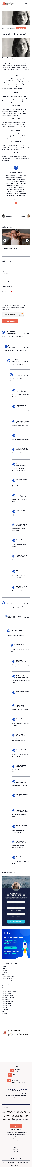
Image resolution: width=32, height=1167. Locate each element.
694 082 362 (18, 1071)
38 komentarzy (5, 29)
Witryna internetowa (7, 286)
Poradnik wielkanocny (8, 1003)
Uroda (3, 1017)
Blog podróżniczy (16, 1138)
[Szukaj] (26, 3)
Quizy (3, 1011)
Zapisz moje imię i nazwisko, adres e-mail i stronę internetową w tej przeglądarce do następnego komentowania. (14, 307)
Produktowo (5, 1009)
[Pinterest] (17, 1089)
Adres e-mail (5, 281)
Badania (4, 966)
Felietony (4, 968)
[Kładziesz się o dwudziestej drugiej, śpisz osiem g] (7, 1040)
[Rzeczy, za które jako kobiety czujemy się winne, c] (25, 1040)
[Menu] (29, 3)
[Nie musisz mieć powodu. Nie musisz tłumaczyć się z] (16, 1045)
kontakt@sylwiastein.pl (18, 1076)
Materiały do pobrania (8, 976)
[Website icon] (16, 203)
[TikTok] (19, 1089)
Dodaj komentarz (7, 291)
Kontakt (16, 1151)
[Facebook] (5, 1089)
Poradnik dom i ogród (7, 980)
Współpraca (16, 1149)
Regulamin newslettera (16, 1156)
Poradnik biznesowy (7, 978)
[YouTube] (23, 1089)
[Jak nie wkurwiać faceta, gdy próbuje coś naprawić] (25, 1045)
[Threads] (12, 1089)
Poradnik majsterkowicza (9, 984)
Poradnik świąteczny (7, 995)
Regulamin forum (16, 1158)
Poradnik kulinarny (7, 982)
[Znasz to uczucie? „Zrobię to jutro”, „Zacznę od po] (16, 1040)
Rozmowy (4, 1013)
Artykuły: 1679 (16, 206)
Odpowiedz (26, 333)
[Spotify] (21, 1089)
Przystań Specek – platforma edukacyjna (16, 1132)
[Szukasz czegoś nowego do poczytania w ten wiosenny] (16, 1051)
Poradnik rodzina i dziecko (9, 991)
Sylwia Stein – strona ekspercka (16, 1134)
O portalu (16, 1147)
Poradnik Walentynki (7, 1001)
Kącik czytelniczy (6, 974)
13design (19, 1165)
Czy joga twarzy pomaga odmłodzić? (12, 248)
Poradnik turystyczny (8, 997)
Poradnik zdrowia (6, 1005)
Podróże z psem (16, 1140)
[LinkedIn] (14, 1089)
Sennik (4, 1015)
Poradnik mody (6, 988)
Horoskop (4, 972)
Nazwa (4, 277)
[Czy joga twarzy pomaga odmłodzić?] (16, 237)
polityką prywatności (18, 1119)
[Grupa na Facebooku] (8, 1089)
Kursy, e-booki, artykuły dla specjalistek (16, 1136)
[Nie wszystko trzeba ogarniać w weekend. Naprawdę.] (7, 1045)
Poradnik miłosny (6, 986)
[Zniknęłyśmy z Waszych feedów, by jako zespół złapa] (7, 1051)
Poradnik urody (21, 28)
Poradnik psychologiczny (9, 990)
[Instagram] (10, 1089)
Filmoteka (4, 970)
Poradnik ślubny (6, 993)
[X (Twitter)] (26, 1089)
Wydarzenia (5, 1019)
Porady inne (5, 1007)
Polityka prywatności (16, 1154)
